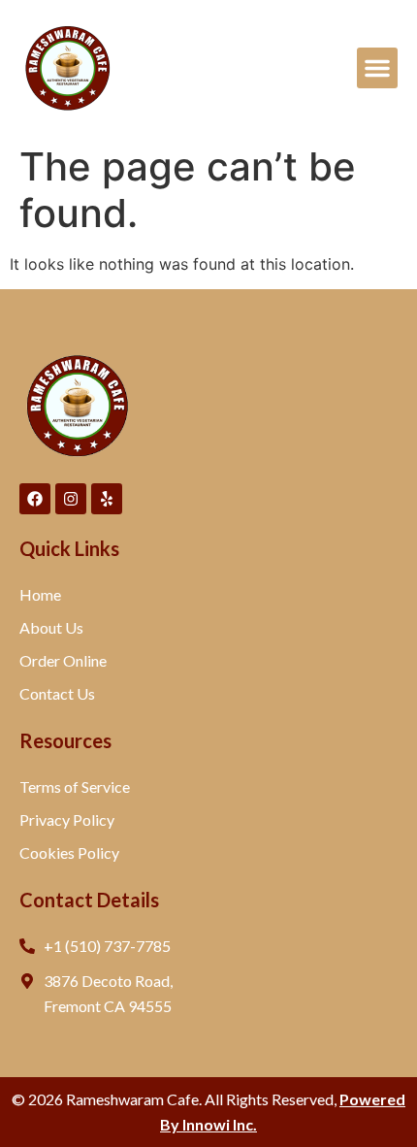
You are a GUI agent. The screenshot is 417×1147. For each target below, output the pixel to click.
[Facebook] (34, 498)
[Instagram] (70, 498)
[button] (377, 68)
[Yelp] (106, 498)
